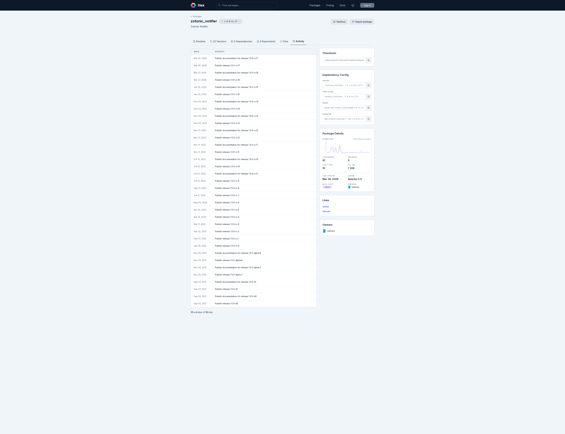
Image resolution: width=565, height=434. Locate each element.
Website (326, 211)
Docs (342, 5)
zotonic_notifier (204, 21)
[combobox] (247, 5)
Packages (315, 5)
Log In (367, 5)
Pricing (330, 5)
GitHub (326, 206)
